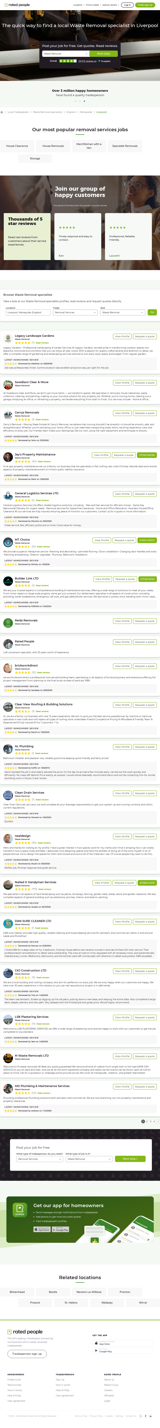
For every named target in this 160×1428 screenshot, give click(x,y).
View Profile (122, 336)
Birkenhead (17, 1292)
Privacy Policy (96, 1416)
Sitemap (119, 1416)
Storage (35, 158)
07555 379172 (147, 540)
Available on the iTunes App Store (42, 1229)
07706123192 (148, 579)
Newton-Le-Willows (89, 1292)
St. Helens (71, 1302)
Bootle (53, 1292)
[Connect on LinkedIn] (150, 1416)
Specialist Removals (125, 146)
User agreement (16, 1401)
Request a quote (145, 336)
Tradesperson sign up (27, 1353)
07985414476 (147, 882)
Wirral (143, 1302)
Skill (102, 308)
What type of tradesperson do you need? (39, 1153)
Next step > (130, 1158)
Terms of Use (81, 1416)
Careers (108, 1390)
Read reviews (42, 343)
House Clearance (17, 146)
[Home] (1, 112)
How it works (15, 1390)
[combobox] (28, 312)
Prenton (125, 1292)
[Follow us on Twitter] (140, 1416)
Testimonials (14, 1385)
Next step (103, 53)
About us (109, 1379)
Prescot (35, 1302)
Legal (107, 1401)
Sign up (60, 1379)
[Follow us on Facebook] (146, 1416)
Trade (56, 308)
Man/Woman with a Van (89, 146)
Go (152, 312)
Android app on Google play (60, 1229)
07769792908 (147, 455)
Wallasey (107, 1302)
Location (10, 308)
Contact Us (131, 1416)
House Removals (53, 146)
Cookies (109, 1416)
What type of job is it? (78, 1153)
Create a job (14, 1379)
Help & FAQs (14, 1395)
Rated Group (111, 1385)
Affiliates (109, 1395)
